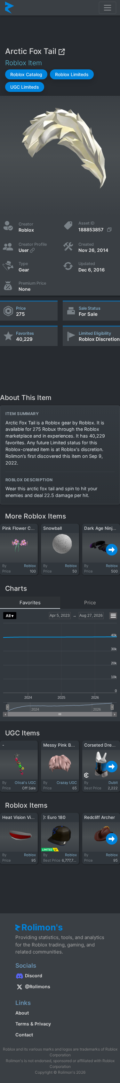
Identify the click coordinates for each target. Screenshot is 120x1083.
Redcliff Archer (99, 817)
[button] (26, 74)
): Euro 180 (54, 817)
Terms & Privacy (33, 1023)
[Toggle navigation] (107, 8)
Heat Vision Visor (19, 817)
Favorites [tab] (30, 602)
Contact (24, 1034)
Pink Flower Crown (21, 528)
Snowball (52, 528)
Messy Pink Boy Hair (64, 745)
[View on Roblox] (61, 51)
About (22, 1013)
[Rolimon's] (9, 7)
